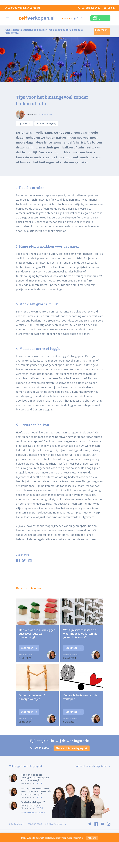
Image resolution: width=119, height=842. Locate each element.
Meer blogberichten (32, 812)
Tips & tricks (24, 123)
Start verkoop (97, 18)
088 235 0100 (41, 748)
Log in (111, 8)
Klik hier (57, 837)
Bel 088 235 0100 (91, 8)
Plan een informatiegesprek (71, 748)
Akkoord (92, 837)
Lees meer (101, 29)
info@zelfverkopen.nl (55, 823)
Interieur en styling (46, 123)
